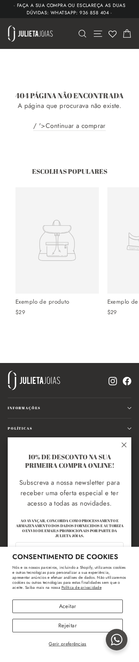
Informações (24, 407)
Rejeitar (67, 625)
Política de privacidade (81, 587)
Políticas (20, 428)
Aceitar (67, 606)
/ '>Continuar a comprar (69, 125)
